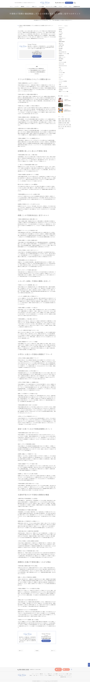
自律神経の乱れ (61, 55)
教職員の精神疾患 (62, 41)
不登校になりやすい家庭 (63, 86)
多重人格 (60, 31)
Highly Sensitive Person (63, 65)
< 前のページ (20, 650)
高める (69, 120)
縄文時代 (60, 50)
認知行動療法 (61, 58)
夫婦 (69, 124)
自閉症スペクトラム (62, 57)
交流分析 (63, 120)
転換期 (66, 120)
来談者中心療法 (61, 45)
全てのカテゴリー (62, 27)
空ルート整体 (64, 122)
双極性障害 (60, 89)
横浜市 (68, 122)
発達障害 (60, 29)
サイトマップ (69, 676)
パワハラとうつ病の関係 (63, 81)
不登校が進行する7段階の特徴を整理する (37, 71)
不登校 (60, 84)
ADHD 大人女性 (61, 63)
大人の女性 (60, 33)
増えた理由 (60, 46)
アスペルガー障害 (62, 72)
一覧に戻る (36, 650)
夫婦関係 (60, 34)
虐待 (65, 126)
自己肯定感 (60, 122)
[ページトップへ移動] (71, 669)
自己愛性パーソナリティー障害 (64, 53)
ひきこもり (60, 70)
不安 (63, 126)
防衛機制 (60, 60)
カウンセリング (61, 124)
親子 (59, 126)
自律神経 (60, 120)
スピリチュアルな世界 (62, 62)
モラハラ (60, 82)
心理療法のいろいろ (62, 38)
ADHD (60, 77)
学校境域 (60, 36)
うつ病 (60, 69)
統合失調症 (60, 48)
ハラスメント (61, 79)
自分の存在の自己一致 (62, 51)
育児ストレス (69, 126)
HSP (64, 124)
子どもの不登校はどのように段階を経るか (36, 68)
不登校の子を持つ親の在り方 (63, 88)
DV (61, 126)
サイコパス (60, 75)
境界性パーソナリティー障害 (63, 91)
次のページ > (53, 650)
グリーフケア (61, 74)
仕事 (62, 128)
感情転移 (60, 39)
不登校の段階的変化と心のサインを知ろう (38, 70)
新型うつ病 (60, 43)
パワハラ (60, 128)
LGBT (60, 67)
